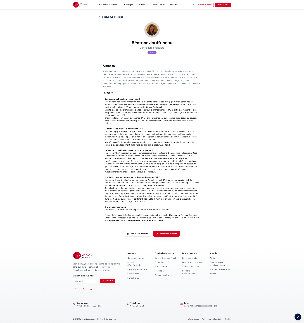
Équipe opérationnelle (137, 269)
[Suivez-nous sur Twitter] (75, 289)
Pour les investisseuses (108, 5)
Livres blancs (133, 278)
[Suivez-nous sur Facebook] (83, 289)
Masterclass (160, 271)
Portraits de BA (162, 266)
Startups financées (190, 266)
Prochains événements (220, 269)
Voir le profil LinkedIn (139, 234)
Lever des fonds (222, 5)
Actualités (174, 5)
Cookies (228, 319)
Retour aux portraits (112, 17)
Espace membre (162, 275)
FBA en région (127, 5)
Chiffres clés (133, 273)
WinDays (213, 258)
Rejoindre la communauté (166, 234)
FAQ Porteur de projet (192, 262)
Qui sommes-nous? (157, 5)
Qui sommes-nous (135, 258)
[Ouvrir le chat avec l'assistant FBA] (297, 317)
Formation (159, 262)
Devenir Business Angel (165, 258)
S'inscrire (109, 281)
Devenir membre (205, 5)
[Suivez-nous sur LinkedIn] (91, 289)
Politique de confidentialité (212, 319)
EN (193, 5)
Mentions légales (192, 319)
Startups (141, 5)
